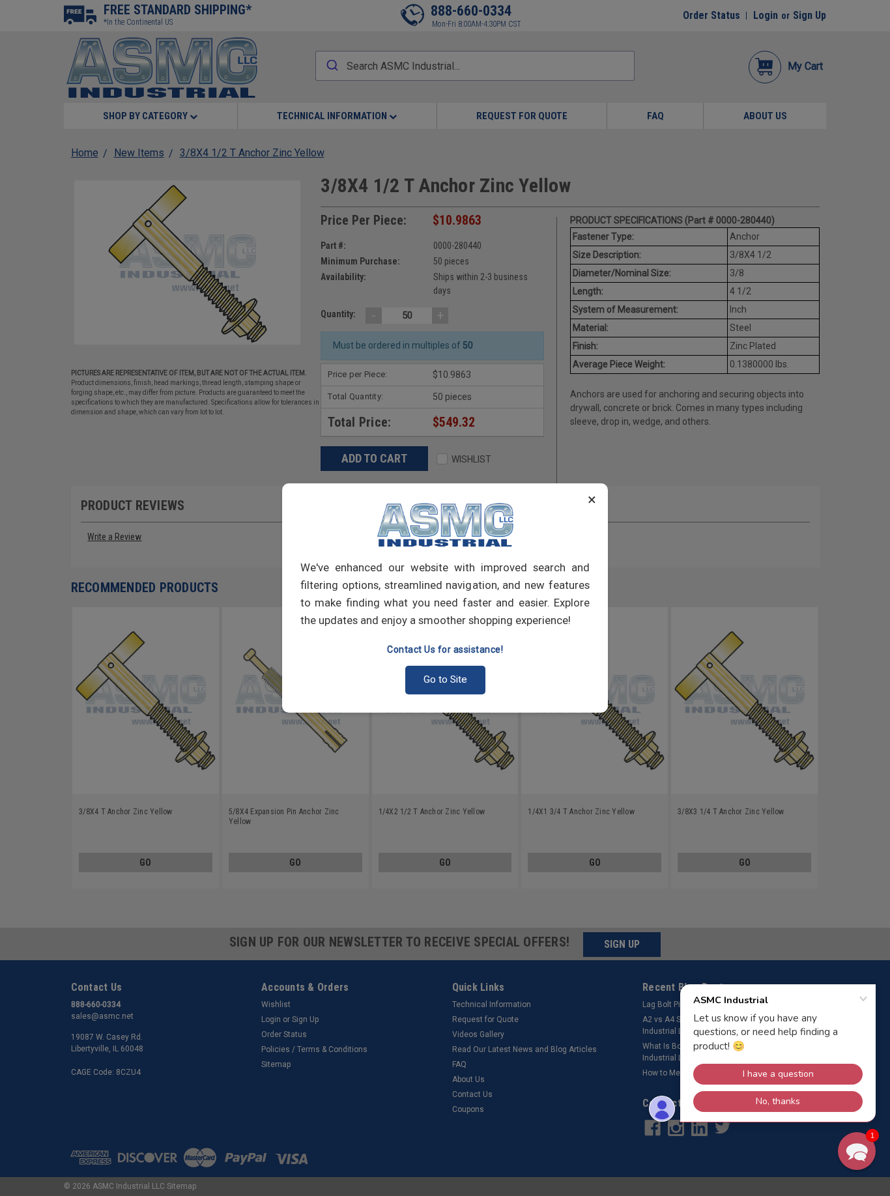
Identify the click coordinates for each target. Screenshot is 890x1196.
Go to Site (445, 679)
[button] (857, 1151)
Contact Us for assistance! (445, 649)
